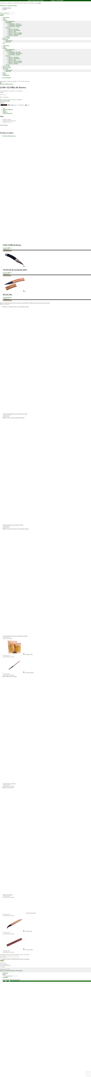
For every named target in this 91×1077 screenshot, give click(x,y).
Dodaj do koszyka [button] (7, 275)
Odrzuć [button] (39, 3)
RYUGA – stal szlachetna (14, 30)
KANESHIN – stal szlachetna (15, 25)
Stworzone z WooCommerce (15, 970)
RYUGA (8, 27)
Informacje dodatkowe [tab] (8, 109)
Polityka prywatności (4, 970)
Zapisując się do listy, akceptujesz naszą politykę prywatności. (16, 959)
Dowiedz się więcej (7, 251)
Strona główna (6, 17)
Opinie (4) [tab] (5, 112)
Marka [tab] (4, 110)
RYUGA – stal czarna (13, 29)
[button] (0, 82)
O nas (4, 18)
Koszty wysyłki (6, 38)
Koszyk (5, 977)
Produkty (5, 20)
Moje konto (5, 39)
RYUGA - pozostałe (12, 81)
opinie (2, 92)
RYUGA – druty (12, 31)
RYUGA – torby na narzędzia (15, 32)
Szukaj (4, 974)
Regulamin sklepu (7, 8)
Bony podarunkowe (10, 21)
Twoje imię (2, 956)
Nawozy (8, 36)
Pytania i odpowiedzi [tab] (7, 113)
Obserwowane (9, 40)
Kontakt (4, 9)
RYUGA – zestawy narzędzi (15, 34)
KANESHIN (9, 22)
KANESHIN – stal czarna (14, 23)
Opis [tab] (4, 108)
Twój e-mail (2, 957)
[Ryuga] (5, 100)
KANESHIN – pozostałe (14, 26)
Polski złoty (10, 981)
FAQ (4, 43)
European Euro (11, 979)
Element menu (6, 75)
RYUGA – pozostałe (13, 35)
